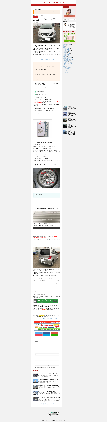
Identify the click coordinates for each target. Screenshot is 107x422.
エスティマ (64, 78)
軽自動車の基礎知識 (66, 68)
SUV (63, 71)
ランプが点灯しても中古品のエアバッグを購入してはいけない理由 (48, 379)
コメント (36, 344)
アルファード (65, 77)
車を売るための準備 (66, 54)
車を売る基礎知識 (66, 51)
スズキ (64, 85)
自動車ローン (65, 64)
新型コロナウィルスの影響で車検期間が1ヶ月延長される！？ (72, 108)
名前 (35, 354)
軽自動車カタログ (66, 69)
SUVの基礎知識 (66, 72)
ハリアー (64, 75)
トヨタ (64, 74)
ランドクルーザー (65, 80)
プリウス (64, 83)
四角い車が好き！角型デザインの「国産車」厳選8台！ (72, 120)
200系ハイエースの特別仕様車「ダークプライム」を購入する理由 (45, 403)
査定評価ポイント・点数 (67, 53)
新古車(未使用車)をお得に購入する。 (68, 59)
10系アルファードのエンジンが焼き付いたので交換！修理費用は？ (48, 385)
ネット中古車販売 (66, 61)
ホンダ (64, 84)
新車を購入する (65, 56)
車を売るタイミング (66, 55)
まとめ (37, 79)
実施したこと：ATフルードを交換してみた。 (42, 69)
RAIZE (64, 46)
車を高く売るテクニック (67, 48)
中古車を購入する (65, 58)
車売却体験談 (65, 52)
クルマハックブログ (65, 73)
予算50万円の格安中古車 (67, 60)
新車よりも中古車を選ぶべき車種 (68, 63)
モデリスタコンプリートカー (67, 82)
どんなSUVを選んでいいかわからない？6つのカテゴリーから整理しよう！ (72, 114)
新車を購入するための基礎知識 (68, 57)
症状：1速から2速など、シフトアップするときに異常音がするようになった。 (47, 67)
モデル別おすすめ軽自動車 (67, 67)
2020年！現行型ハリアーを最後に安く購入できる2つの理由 (72, 126)
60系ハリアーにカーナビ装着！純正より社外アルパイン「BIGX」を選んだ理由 (47, 404)
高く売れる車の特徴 (66, 49)
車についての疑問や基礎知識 (67, 44)
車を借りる (64, 45)
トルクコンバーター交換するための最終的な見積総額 (44, 76)
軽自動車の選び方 (66, 70)
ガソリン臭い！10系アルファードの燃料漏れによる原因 (46, 391)
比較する (64, 65)
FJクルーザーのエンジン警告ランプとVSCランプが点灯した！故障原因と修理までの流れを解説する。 (71, 133)
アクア (64, 76)
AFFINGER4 (63, 420)
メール (36, 358)
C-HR (64, 79)
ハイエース (64, 81)
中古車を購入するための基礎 (67, 62)
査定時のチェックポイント (67, 50)
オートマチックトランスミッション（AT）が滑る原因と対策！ (47, 373)
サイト (35, 361)
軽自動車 (64, 66)
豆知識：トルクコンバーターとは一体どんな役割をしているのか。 (46, 74)
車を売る (64, 47)
